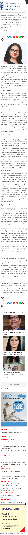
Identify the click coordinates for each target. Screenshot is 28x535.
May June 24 (7, 297)
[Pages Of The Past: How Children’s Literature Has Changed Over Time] (14, 343)
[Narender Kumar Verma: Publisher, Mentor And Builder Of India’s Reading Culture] (14, 322)
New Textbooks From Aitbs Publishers (10, 471)
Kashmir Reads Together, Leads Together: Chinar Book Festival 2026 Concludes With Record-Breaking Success (14, 464)
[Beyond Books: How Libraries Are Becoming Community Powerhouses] (14, 363)
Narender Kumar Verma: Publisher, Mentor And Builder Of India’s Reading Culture (13, 332)
